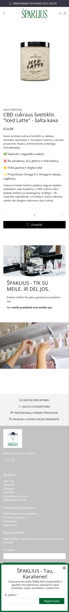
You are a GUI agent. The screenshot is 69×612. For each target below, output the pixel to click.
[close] (64, 568)
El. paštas (11, 594)
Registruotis (51, 601)
